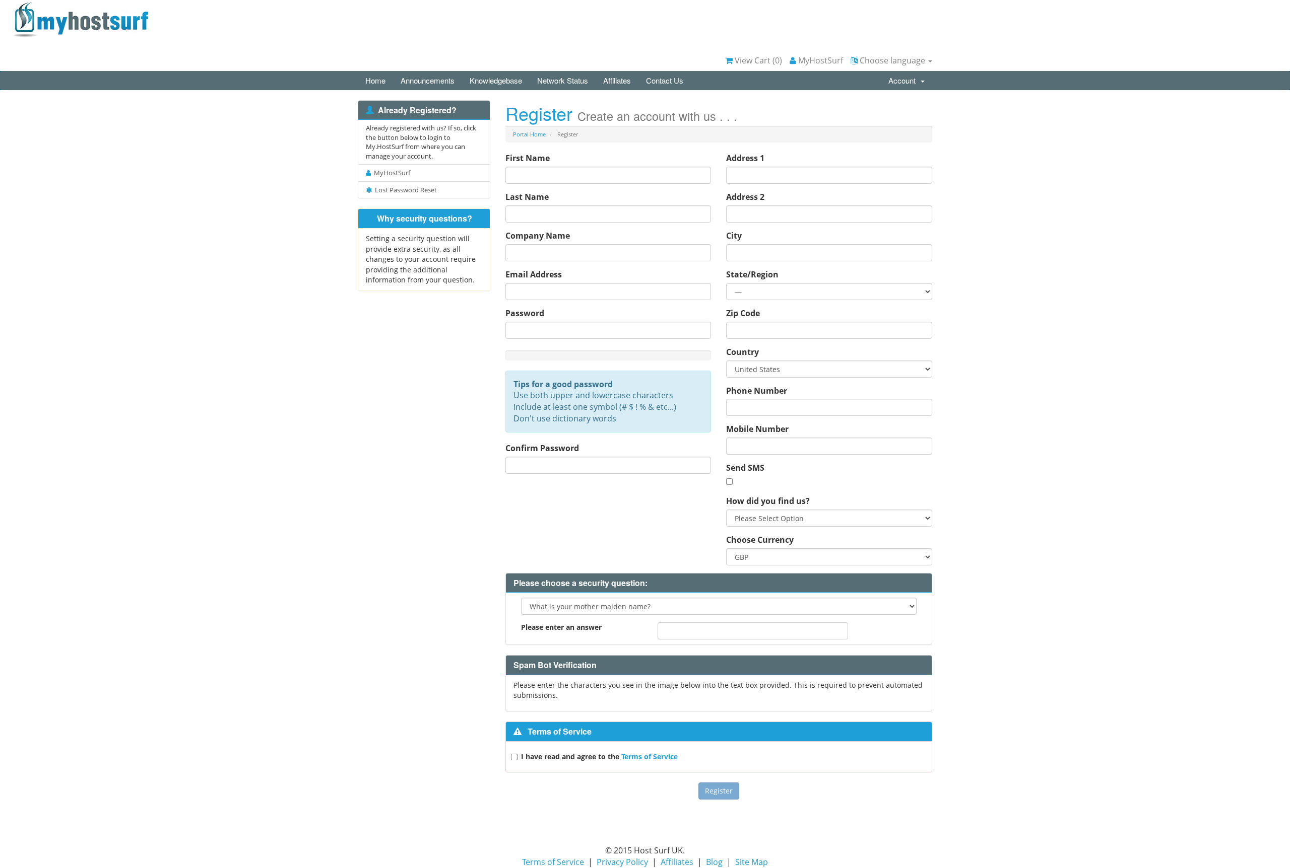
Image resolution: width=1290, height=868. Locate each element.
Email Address (533, 274)
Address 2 (745, 196)
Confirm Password (542, 448)
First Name (527, 158)
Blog (714, 861)
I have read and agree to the (599, 756)
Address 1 (745, 158)
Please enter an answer (561, 627)
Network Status (562, 80)
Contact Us (664, 80)
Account (904, 80)
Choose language (892, 60)
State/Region (752, 274)
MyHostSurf (819, 60)
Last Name (527, 196)
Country (742, 351)
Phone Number (756, 390)
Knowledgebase (496, 80)
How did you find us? (768, 501)
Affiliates (617, 80)
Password (524, 313)
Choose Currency (760, 539)
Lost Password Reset (404, 189)
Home (375, 80)
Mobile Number (757, 429)
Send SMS (745, 467)
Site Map (751, 861)
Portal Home (529, 134)
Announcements (428, 80)
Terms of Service (649, 756)
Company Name (537, 235)
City (734, 235)
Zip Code (743, 313)
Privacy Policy (622, 861)
